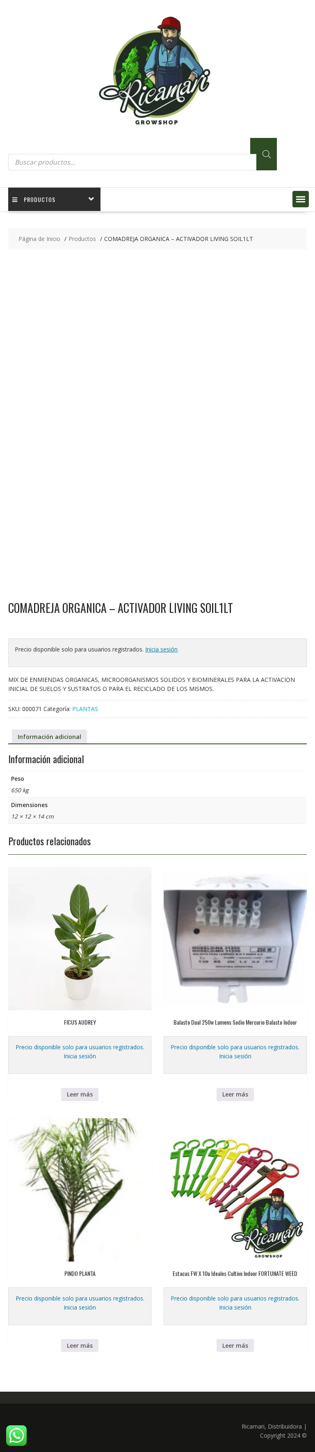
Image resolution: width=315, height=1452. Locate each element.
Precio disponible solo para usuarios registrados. (80, 1047)
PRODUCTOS (39, 199)
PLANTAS (85, 709)
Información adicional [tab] (49, 737)
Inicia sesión (161, 649)
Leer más (80, 1094)
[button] (300, 199)
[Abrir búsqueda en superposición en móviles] (142, 154)
